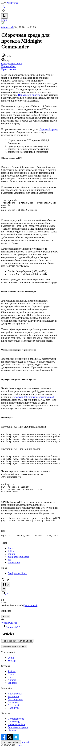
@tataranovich (30, 605)
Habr (19, 745)
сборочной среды (48, 129)
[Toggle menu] (2, 3)
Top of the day (9, 641)
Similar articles (25, 641)
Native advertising (17, 724)
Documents (13, 702)
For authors (13, 696)
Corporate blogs (16, 718)
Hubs (10, 677)
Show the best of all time (14, 647)
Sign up (12, 660)
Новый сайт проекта (29, 95)
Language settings (11, 742)
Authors (12, 680)
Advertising (14, 721)
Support (25, 742)
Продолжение (8, 69)
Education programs (18, 727)
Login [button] (4, 20)
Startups (12, 730)
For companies (15, 699)
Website (5, 622)
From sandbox (8, 66)
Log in (11, 657)
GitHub (13, 622)
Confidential (14, 708)
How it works (15, 693)
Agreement (13, 705)
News (11, 674)
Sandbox (12, 682)
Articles (12, 671)
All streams (12, 3)
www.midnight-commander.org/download (33, 397)
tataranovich (7, 27)
